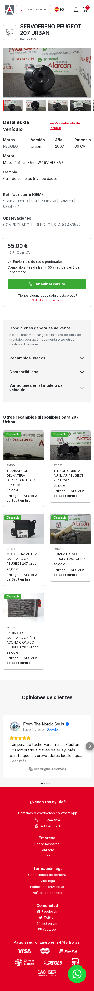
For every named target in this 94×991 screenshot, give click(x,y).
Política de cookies (47, 893)
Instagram (48, 923)
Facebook (48, 911)
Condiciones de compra (47, 875)
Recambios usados (27, 358)
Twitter (49, 917)
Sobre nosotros (47, 844)
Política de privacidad (47, 887)
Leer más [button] (18, 760)
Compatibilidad (23, 372)
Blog (47, 856)
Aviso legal (47, 881)
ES (62, 9)
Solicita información (47, 300)
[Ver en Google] (15, 726)
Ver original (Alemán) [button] (50, 769)
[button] (4, 746)
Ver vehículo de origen (65, 125)
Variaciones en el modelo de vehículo (36, 387)
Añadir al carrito (50, 284)
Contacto (47, 850)
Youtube (49, 929)
